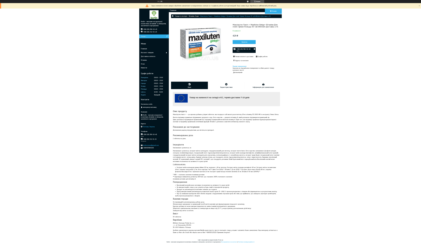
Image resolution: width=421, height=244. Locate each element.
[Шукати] (167, 36)
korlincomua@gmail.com (151, 145)
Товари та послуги (181, 16)
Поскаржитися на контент (229, 242)
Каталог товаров (147, 53)
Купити (244, 42)
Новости (144, 68)
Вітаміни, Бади (194, 16)
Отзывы (144, 60)
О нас (143, 64)
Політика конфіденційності (246, 242)
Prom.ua (220, 240)
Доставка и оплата (148, 56)
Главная (173, 10)
